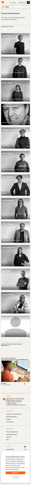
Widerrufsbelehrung (12, 432)
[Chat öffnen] (28, 2)
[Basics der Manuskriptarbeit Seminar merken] (24, 384)
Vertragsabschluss (11, 434)
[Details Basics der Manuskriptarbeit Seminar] (28, 384)
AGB (7, 439)
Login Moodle (10, 449)
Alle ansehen (4, 345)
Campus (8, 419)
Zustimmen (15, 473)
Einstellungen (15, 477)
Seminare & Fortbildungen (13, 414)
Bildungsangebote (11, 416)
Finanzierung (10, 422)
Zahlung (8, 437)
